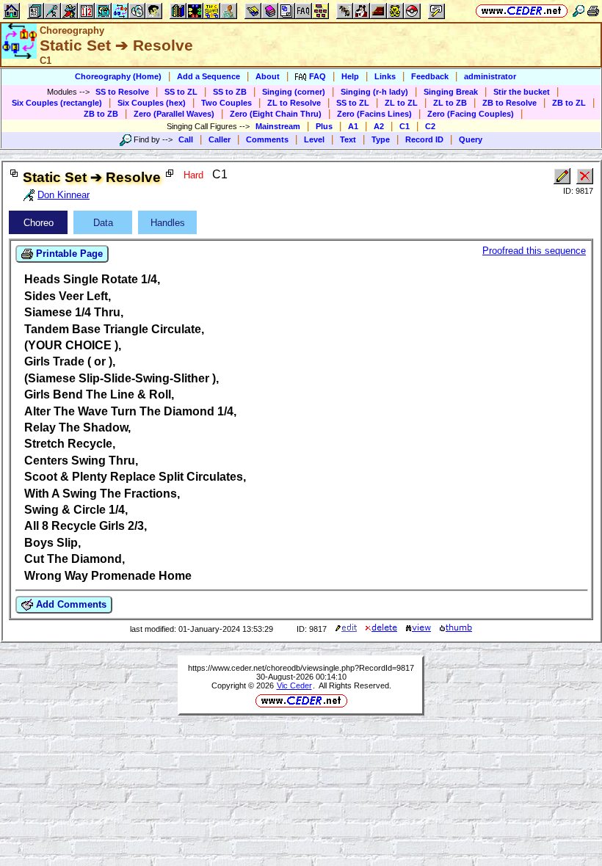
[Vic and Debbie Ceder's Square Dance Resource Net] (522, 10)
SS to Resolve (122, 91)
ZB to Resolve (509, 102)
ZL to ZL (401, 102)
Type (380, 139)
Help (350, 76)
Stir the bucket (521, 91)
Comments (267, 139)
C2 (430, 126)
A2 (379, 126)
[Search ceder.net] (578, 10)
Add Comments (69, 604)
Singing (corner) (293, 91)
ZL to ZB (450, 102)
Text (348, 139)
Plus (324, 126)
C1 (404, 126)
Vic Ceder (294, 685)
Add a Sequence (208, 76)
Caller (219, 139)
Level (314, 139)
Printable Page (68, 253)
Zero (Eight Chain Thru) (276, 113)
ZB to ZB (101, 113)
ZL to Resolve (294, 102)
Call (185, 139)
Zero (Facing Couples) (470, 113)
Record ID (424, 139)
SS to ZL (180, 91)
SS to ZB (230, 91)
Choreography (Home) (118, 76)
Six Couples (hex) (151, 102)
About (267, 76)
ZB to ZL (569, 102)
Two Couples (226, 102)
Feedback (430, 76)
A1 (353, 126)
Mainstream (277, 126)
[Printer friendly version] (593, 10)
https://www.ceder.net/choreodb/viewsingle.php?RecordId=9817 (301, 667)
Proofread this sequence (534, 250)
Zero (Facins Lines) (374, 113)
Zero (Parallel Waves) (174, 113)
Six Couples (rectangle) (57, 102)
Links (385, 76)
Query (470, 139)
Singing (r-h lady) (374, 91)
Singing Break (451, 91)
